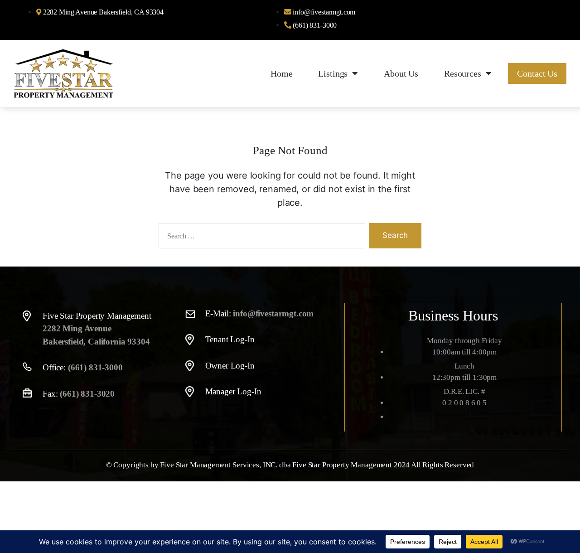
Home (281, 73)
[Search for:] (260, 237)
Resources (462, 73)
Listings (333, 73)
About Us (401, 73)
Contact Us (537, 73)
